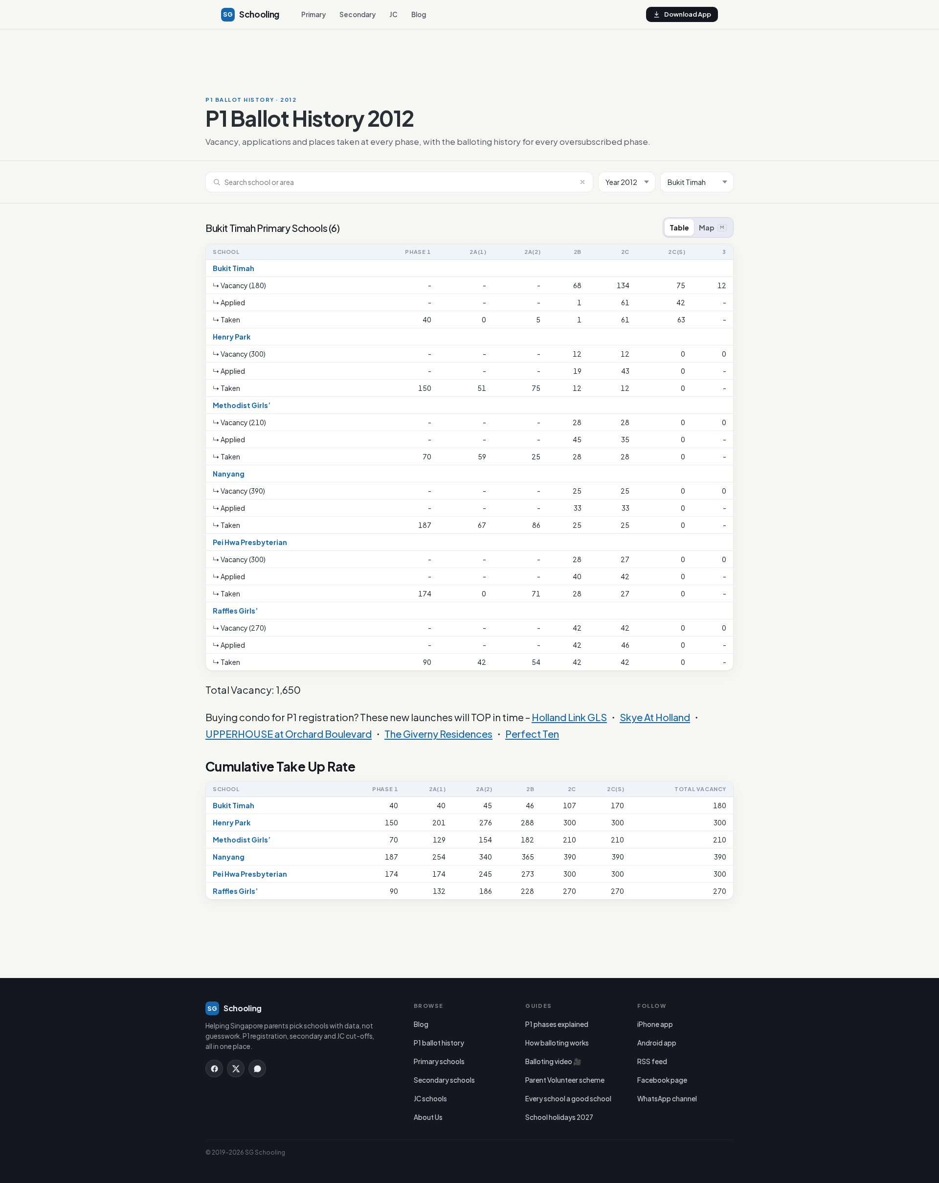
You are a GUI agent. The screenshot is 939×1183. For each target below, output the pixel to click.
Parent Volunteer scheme (564, 1080)
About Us (428, 1117)
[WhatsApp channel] (257, 1068)
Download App (687, 14)
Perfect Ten (532, 734)
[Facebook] (214, 1068)
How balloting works (557, 1043)
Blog (418, 14)
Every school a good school (568, 1098)
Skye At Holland (655, 717)
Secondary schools (444, 1080)
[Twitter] (236, 1068)
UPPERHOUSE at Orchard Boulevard (288, 734)
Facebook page (662, 1080)
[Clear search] (582, 182)
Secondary (357, 14)
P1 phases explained (556, 1024)
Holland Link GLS (569, 717)
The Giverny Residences (438, 734)
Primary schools (439, 1061)
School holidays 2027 (559, 1117)
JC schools (430, 1098)
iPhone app (655, 1024)
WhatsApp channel (667, 1098)
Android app (656, 1043)
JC (393, 14)
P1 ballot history (439, 1043)
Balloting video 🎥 (553, 1061)
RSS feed (652, 1061)
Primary (313, 14)
